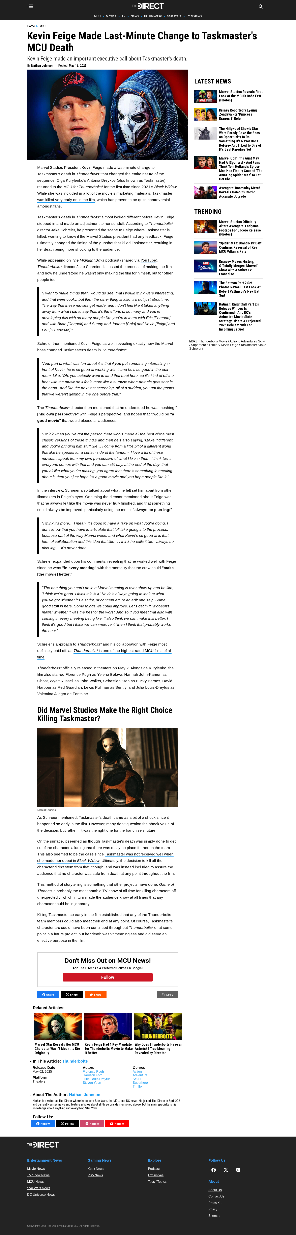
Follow (45, 1123)
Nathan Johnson (42, 66)
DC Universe (153, 16)
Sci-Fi (137, 1079)
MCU (97, 16)
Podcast (154, 1168)
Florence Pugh (93, 1071)
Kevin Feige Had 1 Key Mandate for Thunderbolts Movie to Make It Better (109, 1048)
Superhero (140, 1082)
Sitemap (214, 1215)
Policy (212, 1209)
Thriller (138, 1086)
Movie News (36, 1168)
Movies (111, 16)
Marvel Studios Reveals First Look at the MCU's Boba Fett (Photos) (241, 96)
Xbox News (96, 1168)
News (135, 16)
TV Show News (38, 1175)
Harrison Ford (92, 1075)
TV (123, 16)
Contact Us (216, 1196)
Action (137, 1071)
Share (50, 994)
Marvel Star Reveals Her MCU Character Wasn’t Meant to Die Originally (57, 1048)
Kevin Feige (92, 167)
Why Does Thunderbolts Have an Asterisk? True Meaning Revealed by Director (158, 1048)
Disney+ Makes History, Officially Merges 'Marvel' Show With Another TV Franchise (238, 268)
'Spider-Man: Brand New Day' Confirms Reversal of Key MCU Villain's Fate (240, 247)
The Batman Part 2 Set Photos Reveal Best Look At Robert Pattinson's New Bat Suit (240, 289)
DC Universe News (41, 1194)
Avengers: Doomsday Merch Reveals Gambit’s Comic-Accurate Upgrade (240, 192)
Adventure (140, 1075)
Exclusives (156, 1175)
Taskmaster (249, 345)
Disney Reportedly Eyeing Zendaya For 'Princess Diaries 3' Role (238, 114)
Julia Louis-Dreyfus (96, 1079)
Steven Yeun (92, 1082)
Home (31, 26)
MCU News (35, 1181)
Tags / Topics (157, 1181)
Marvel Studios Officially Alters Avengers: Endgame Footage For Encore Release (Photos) (240, 228)
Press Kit (214, 1203)
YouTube (148, 260)
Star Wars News (38, 1188)
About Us (215, 1190)
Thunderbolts (75, 1061)
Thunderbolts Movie (213, 341)
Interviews (194, 16)
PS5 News (95, 1175)
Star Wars (174, 16)
